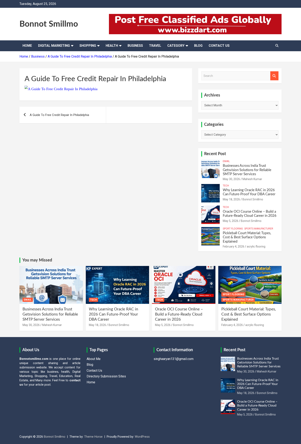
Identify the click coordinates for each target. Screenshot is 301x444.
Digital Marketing (54, 46)
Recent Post (215, 154)
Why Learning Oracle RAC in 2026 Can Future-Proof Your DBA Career (113, 314)
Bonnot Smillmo (48, 24)
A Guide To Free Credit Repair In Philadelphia (59, 115)
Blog (198, 46)
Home (27, 46)
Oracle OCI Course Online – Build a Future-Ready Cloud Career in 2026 (179, 314)
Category (175, 46)
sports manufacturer (258, 228)
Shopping (87, 46)
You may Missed (37, 260)
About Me (94, 359)
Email (226, 161)
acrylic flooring (256, 246)
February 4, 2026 (233, 246)
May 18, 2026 (231, 199)
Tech (226, 185)
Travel (155, 46)
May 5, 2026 (230, 221)
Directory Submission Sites (106, 376)
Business (135, 46)
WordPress (142, 436)
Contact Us (219, 46)
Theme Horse (93, 436)
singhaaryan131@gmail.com (174, 359)
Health (112, 46)
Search (274, 76)
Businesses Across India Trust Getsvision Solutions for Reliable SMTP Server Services (247, 170)
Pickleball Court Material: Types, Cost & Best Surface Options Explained (247, 237)
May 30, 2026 (231, 179)
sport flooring (233, 228)
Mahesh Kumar (252, 179)
